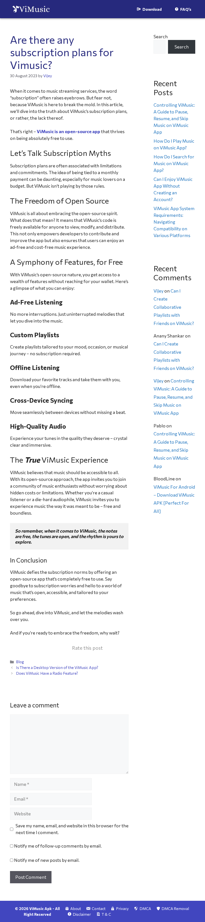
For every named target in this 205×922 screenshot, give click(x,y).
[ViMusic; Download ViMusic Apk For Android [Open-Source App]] (30, 9)
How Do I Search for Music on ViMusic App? (174, 163)
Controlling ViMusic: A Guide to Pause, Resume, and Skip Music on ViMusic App (174, 118)
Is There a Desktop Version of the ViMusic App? (57, 667)
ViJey (159, 291)
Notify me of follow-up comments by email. (58, 846)
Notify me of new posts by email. (47, 860)
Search (161, 36)
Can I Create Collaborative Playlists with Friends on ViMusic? (174, 307)
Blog (20, 661)
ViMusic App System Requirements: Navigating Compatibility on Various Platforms (174, 222)
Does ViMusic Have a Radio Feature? (47, 673)
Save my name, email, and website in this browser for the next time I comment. (72, 829)
